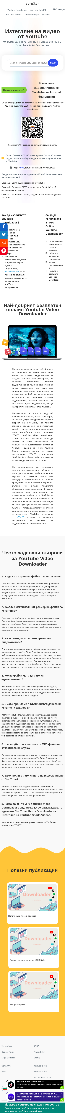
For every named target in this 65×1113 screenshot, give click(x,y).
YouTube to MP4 (40, 1072)
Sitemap (37, 1058)
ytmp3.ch (32, 3)
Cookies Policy (8, 1052)
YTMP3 (20, 517)
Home (4, 1072)
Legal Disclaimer (8, 1058)
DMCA (36, 1046)
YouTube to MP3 (40, 1066)
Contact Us (6, 1066)
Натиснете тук (12, 271)
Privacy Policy (39, 1052)
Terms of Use (7, 1046)
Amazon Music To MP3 (43, 1078)
